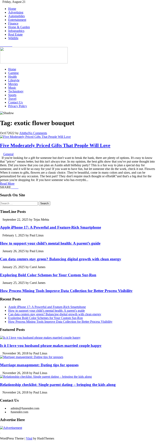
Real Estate (15, 34)
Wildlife (13, 38)
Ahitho (23, 133)
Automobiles (16, 16)
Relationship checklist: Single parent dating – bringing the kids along (58, 384)
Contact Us (15, 102)
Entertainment (17, 19)
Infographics (16, 31)
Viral (29, 438)
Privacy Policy (17, 106)
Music (12, 87)
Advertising (15, 12)
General (8, 154)
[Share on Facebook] (12, 187)
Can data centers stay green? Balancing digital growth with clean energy (60, 259)
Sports (12, 95)
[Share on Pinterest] (14, 187)
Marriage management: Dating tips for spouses (39, 365)
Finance (13, 23)
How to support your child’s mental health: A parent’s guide (50, 243)
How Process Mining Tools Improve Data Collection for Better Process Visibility (66, 291)
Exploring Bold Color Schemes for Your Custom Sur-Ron (48, 275)
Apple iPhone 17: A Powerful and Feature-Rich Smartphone (50, 227)
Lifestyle (13, 80)
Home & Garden (19, 27)
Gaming (13, 73)
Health (12, 76)
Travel (12, 98)
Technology (16, 91)
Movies (13, 84)
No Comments (37, 133)
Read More (7, 183)
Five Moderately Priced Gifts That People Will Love (55, 145)
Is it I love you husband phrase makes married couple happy (51, 345)
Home (12, 8)
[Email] (17, 187)
